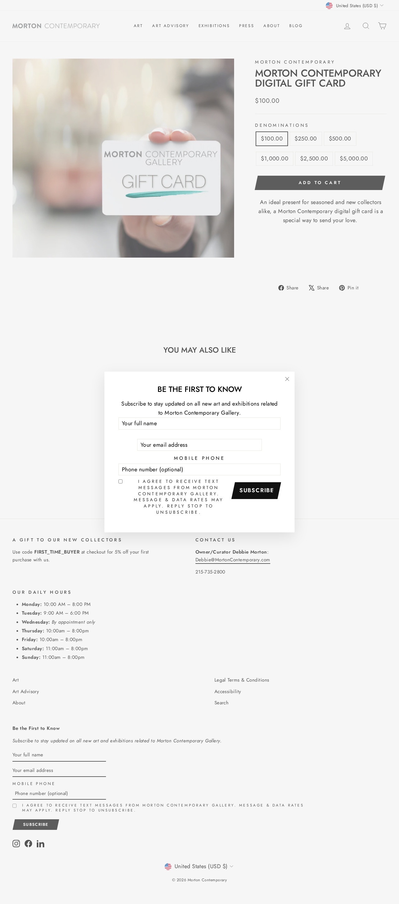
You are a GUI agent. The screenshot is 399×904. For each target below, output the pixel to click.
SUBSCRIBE (256, 490)
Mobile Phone (199, 458)
